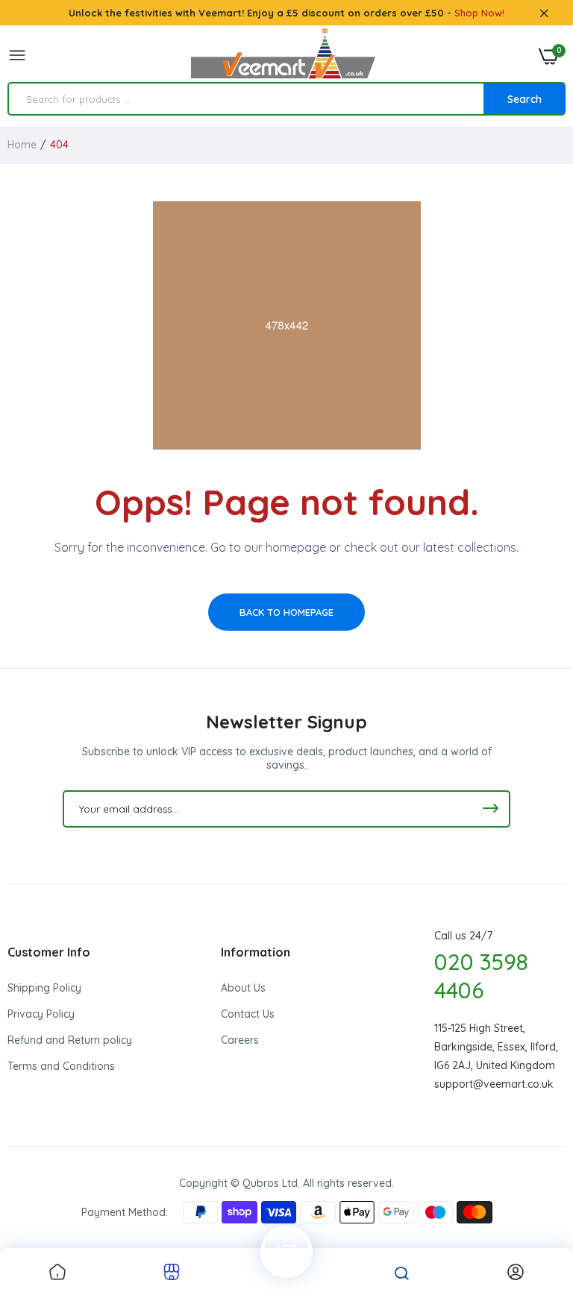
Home (22, 144)
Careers (240, 1040)
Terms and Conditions (61, 1066)
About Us (243, 988)
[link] (57, 1273)
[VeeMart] (283, 56)
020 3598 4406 (481, 976)
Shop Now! (479, 13)
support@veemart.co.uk (494, 1084)
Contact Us (248, 1014)
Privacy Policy (41, 1014)
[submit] (490, 809)
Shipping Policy (44, 988)
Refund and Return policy (69, 1040)
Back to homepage (286, 612)
